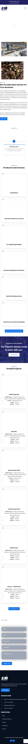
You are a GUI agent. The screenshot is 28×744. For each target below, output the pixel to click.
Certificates (4, 725)
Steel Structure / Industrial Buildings (14, 322)
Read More (5, 690)
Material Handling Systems (14, 296)
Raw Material (14, 193)
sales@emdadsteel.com (15, 1)
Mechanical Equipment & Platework (14, 270)
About (3, 715)
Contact (4, 728)
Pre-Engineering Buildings (14, 244)
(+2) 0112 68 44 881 (15, 3)
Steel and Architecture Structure (14, 218)
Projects (4, 722)
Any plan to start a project (14, 343)
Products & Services (6, 719)
